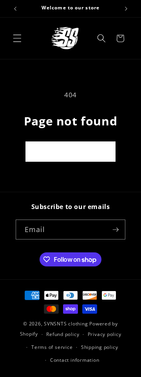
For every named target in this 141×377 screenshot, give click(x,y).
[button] (17, 38)
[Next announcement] (126, 8)
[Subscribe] (115, 230)
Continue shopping (70, 151)
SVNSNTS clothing (66, 323)
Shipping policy (99, 347)
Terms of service (51, 347)
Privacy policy (104, 334)
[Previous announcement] (15, 8)
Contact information (74, 360)
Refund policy (62, 334)
